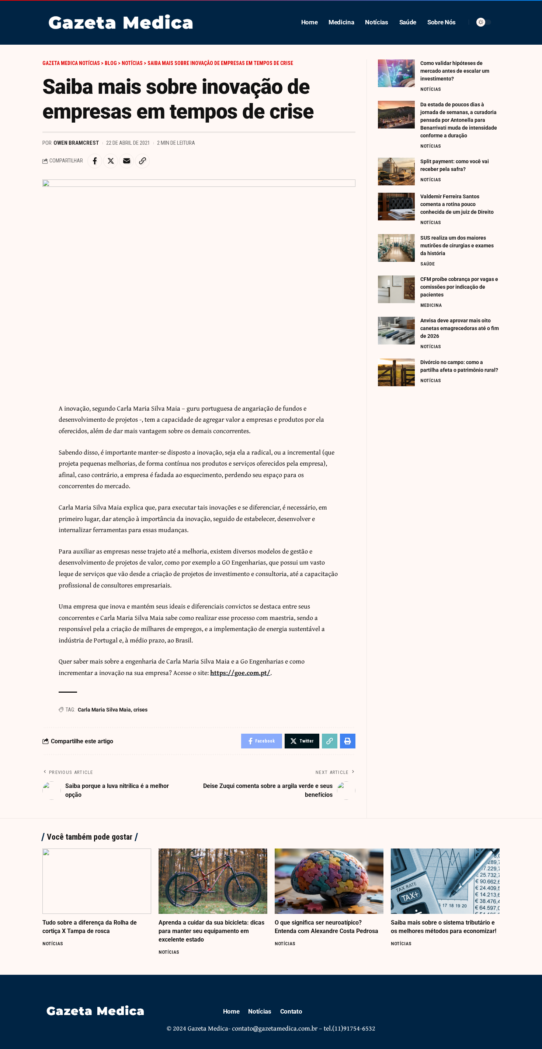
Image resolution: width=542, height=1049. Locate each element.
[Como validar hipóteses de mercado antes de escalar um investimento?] (396, 73)
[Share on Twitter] (110, 161)
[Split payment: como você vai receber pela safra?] (396, 171)
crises (140, 710)
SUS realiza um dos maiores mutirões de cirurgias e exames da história (457, 245)
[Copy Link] (142, 161)
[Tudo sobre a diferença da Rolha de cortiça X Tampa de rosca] (96, 881)
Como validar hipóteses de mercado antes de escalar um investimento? (454, 71)
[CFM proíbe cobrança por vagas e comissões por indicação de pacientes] (396, 289)
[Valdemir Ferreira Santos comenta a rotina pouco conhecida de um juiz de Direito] (396, 206)
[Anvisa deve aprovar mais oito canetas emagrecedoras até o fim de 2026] (396, 330)
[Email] (126, 161)
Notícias (430, 89)
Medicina (431, 305)
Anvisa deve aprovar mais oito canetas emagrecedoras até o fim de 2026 (459, 328)
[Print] (347, 741)
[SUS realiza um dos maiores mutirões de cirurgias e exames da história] (396, 248)
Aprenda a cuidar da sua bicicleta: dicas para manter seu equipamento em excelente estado (211, 931)
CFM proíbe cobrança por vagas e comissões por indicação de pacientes (459, 287)
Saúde (427, 264)
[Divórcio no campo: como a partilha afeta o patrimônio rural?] (396, 372)
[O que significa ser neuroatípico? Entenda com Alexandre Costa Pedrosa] (329, 881)
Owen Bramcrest (76, 143)
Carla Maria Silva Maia (104, 710)
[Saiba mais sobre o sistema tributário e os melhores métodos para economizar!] (445, 881)
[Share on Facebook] (94, 161)
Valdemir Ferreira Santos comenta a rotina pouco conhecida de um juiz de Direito (457, 204)
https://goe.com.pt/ (240, 673)
